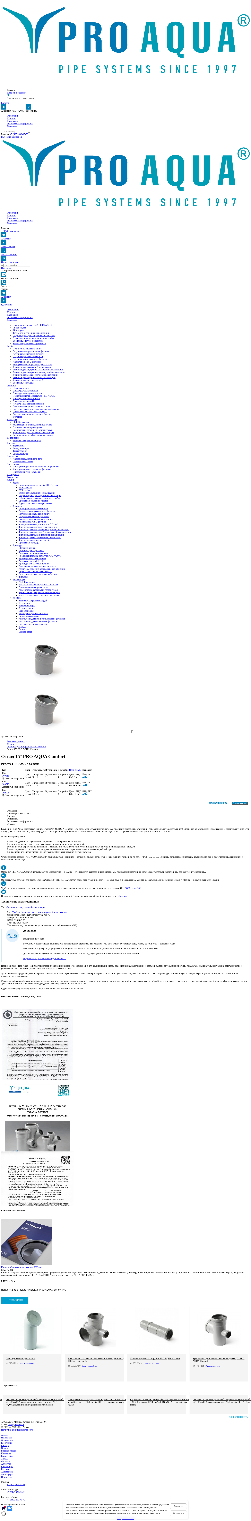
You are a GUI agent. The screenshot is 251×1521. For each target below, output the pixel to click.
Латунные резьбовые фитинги (28, 356)
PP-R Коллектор (21, 422)
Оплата (4, 1448)
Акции (10, 479)
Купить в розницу (218, 803)
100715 (5, 784)
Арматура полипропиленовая (27, 393)
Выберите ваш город (11, 137)
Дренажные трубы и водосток (28, 341)
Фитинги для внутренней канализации (32, 367)
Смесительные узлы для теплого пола (31, 406)
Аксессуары (13, 464)
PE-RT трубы (19, 327)
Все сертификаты (238, 1417)
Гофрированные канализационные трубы (33, 338)
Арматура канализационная (26, 398)
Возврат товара (8, 1450)
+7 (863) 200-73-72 (16, 1499)
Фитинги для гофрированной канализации (34, 377)
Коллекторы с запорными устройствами (33, 430)
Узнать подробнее (27, 1366)
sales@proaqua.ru (16, 1424)
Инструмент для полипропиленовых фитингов (36, 466)
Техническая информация (20, 123)
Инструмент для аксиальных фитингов (32, 469)
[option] (32, 1344)
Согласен (178, 1506)
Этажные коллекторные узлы (27, 427)
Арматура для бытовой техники (28, 403)
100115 (5, 792)
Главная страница (16, 741)
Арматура (12, 419)
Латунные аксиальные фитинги (28, 354)
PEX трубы (18, 330)
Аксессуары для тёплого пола (27, 459)
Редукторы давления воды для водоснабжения (36, 409)
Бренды (22, 626)
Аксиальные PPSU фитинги (27, 362)
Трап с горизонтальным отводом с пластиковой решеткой (221, 1358)
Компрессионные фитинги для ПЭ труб (32, 364)
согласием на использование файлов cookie (98, 1510)
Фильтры (17, 417)
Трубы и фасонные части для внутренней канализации (39, 912)
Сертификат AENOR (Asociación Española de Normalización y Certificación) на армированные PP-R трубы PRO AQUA (159, 1400)
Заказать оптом (239, 803)
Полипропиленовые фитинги (27, 348)
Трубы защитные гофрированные (29, 343)
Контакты (12, 126)
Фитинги (11, 385)
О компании (13, 115)
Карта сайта (7, 1456)
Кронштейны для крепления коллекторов (33, 432)
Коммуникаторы (21, 448)
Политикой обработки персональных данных (139, 1510)
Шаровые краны (21, 388)
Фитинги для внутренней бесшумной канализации (38, 369)
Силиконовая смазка (23, 461)
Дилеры (122, 896)
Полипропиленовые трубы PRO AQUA (32, 325)
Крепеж (11, 443)
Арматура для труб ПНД (25, 401)
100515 (5, 775)
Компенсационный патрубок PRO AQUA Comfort (93, 1358)
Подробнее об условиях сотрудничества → (44, 958)
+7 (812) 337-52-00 (16, 1492)
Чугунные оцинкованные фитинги (30, 359)
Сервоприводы (20, 453)
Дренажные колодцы (23, 382)
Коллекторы (13, 438)
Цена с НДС (75, 770)
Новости (11, 118)
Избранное (6, 268)
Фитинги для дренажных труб (28, 380)
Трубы (10, 346)
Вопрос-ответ (25, 632)
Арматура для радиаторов (25, 390)
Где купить (6, 1443)
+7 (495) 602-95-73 (19, 134)
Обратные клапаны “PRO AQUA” (30, 411)
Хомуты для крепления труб (27, 440)
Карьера (5, 1445)
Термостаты (19, 445)
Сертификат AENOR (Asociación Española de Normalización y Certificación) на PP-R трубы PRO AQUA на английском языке (97, 1402)
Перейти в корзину (16, 92)
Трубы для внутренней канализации (31, 333)
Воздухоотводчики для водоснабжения (32, 414)
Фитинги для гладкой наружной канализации (35, 375)
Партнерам (12, 121)
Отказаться (178, 1513)
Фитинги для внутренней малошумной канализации (39, 372)
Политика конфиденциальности (17, 1430)
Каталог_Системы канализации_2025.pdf (21, 1267)
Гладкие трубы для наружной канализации (34, 335)
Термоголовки (20, 451)
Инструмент (13, 474)
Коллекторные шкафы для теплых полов (33, 435)
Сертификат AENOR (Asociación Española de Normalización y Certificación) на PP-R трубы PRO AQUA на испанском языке (35, 1402)
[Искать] (2, 265)
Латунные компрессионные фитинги (31, 351)
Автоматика (13, 456)
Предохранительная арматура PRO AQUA (34, 396)
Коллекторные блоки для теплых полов (32, 424)
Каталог (5, 103)
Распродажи (13, 477)
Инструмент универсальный (27, 472)
